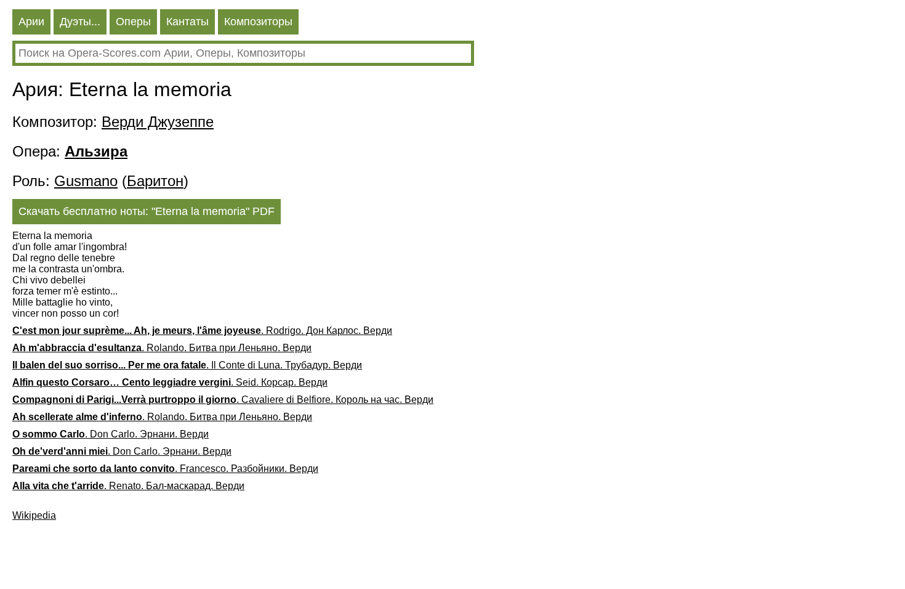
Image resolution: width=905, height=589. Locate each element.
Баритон (155, 181)
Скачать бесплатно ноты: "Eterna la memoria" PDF (146, 211)
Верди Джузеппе (158, 121)
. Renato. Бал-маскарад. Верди (128, 486)
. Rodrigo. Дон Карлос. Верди (202, 330)
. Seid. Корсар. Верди (170, 382)
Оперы (133, 21)
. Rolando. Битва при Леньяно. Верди (162, 348)
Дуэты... (80, 21)
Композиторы (258, 21)
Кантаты (187, 21)
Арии (31, 21)
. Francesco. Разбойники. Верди (165, 468)
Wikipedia (34, 515)
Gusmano (86, 181)
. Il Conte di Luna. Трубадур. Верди (187, 365)
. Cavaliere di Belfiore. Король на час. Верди (222, 399)
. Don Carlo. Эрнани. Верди (110, 434)
